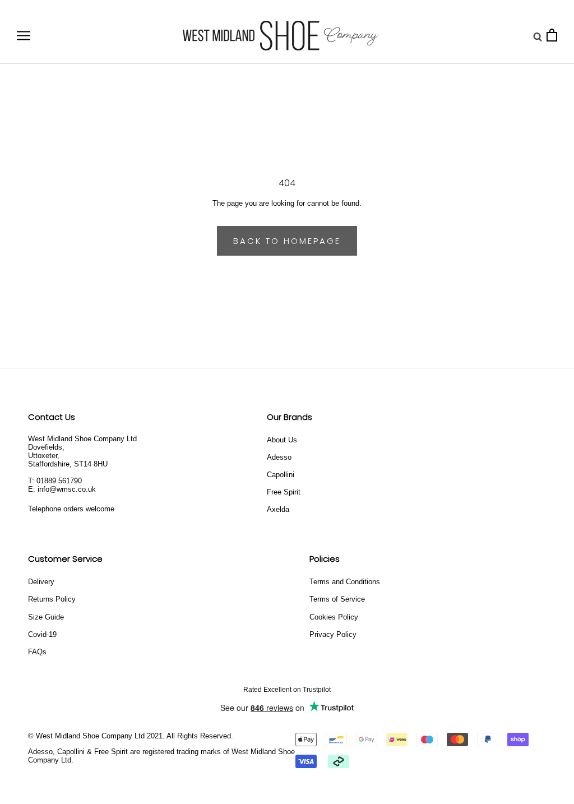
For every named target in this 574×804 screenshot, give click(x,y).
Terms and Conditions (344, 581)
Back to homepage (287, 241)
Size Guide (46, 617)
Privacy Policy (333, 634)
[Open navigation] (23, 35)
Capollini (280, 474)
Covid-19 (42, 634)
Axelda (278, 509)
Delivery (41, 581)
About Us (282, 440)
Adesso (279, 457)
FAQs (37, 652)
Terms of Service (337, 599)
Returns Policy (52, 599)
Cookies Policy (333, 617)
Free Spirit (283, 492)
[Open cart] (552, 35)
